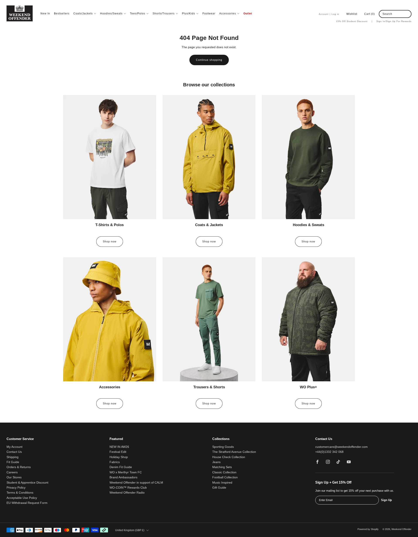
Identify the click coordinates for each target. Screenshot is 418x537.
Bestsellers (61, 13)
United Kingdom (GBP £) (129, 530)
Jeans (216, 462)
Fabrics (115, 462)
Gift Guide (219, 487)
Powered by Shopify (368, 529)
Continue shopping (209, 59)
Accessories (227, 13)
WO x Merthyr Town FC (126, 472)
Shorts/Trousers (164, 13)
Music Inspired (222, 482)
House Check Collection (228, 457)
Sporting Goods (223, 446)
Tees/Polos (137, 13)
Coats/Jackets (83, 13)
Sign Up (386, 500)
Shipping (13, 457)
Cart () (369, 13)
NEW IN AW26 (119, 446)
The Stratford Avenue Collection (234, 451)
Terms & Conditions (20, 492)
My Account (14, 446)
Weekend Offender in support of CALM (136, 482)
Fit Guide (13, 462)
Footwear (208, 13)
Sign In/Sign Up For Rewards (393, 21)
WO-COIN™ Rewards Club (128, 487)
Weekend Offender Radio (127, 492)
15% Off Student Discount (354, 21)
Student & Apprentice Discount (27, 482)
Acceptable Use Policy (22, 497)
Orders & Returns (19, 467)
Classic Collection (224, 472)
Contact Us (14, 451)
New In (45, 13)
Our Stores (14, 477)
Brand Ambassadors (123, 477)
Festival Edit (118, 451)
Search (387, 13)
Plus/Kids (188, 13)
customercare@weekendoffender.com (341, 446)
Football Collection (225, 477)
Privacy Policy (16, 487)
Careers (12, 472)
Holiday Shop (119, 457)
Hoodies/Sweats (111, 13)
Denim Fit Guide (121, 467)
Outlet (247, 13)
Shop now (109, 241)
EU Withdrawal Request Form (27, 503)
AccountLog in (329, 14)
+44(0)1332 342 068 (329, 451)
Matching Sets (222, 467)
